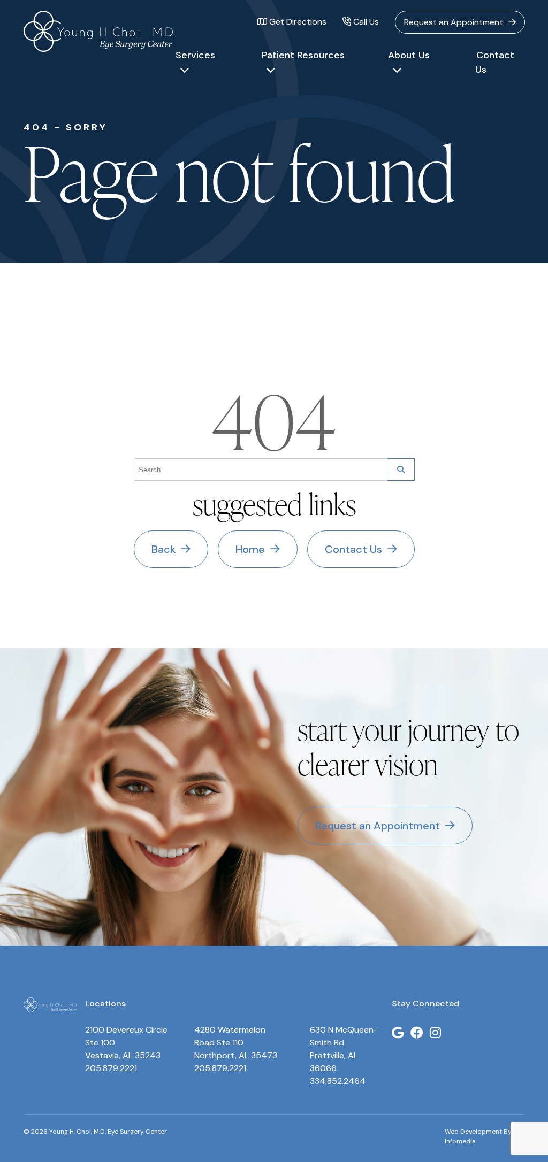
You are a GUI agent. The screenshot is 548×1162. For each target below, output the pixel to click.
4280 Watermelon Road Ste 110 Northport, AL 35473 (235, 1042)
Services (195, 55)
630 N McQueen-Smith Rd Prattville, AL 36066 (344, 1049)
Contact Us (494, 62)
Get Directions (296, 21)
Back (163, 549)
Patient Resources (303, 55)
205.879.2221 (111, 1068)
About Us (409, 55)
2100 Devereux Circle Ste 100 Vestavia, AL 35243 (126, 1042)
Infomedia (460, 1141)
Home (250, 549)
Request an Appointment (453, 22)
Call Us (365, 21)
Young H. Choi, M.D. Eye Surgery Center (99, 31)
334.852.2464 (338, 1081)
